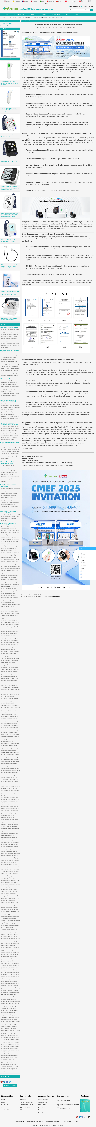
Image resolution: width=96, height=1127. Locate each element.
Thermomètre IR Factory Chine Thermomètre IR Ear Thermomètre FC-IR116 (9, 110)
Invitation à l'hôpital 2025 (34, 595)
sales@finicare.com (87, 6)
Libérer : (66, 27)
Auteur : (39, 27)
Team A (82, 552)
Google (77, 1121)
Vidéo (76, 14)
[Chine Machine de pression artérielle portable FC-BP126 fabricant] (10, 123)
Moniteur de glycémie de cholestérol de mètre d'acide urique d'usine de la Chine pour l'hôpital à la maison (10, 293)
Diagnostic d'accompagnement (34, 1121)
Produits (32, 14)
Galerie (3, 1102)
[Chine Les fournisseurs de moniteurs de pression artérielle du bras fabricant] (10, 307)
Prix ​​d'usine (41, 1107)
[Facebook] (7, 1082)
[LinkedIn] (4, 1082)
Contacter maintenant (10, 1085)
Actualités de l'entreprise (6, 23)
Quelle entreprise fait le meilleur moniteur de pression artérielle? (43, 596)
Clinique (40, 1112)
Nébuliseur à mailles (25, 1109)
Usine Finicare (67, 1121)
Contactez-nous (56, 14)
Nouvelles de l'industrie (19, 17)
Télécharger (4, 1104)
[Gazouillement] (9, 1082)
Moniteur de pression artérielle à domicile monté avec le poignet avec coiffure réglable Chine (10, 188)
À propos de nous (19, 14)
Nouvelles (43, 14)
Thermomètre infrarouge (26, 1102)
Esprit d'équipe (42, 1104)
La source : (52, 27)
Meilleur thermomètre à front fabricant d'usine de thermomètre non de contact (10, 83)
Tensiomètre (23, 1099)
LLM (2, 1107)
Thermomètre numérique (26, 1104)
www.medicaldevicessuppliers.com (68, 1104)
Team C (82, 568)
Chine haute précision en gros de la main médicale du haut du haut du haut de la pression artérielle (9, 215)
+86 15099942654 (75, 6)
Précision (40, 1109)
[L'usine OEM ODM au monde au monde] (10, 8)
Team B (82, 560)
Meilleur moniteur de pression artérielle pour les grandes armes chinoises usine (9, 161)
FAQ (67, 14)
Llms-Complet (5, 1109)
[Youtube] (1, 1082)
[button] (18, 43)
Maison (6, 14)
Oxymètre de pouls (25, 1107)
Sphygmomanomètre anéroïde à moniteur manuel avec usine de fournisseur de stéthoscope (9, 266)
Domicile (2, 17)
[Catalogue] (85, 1099)
